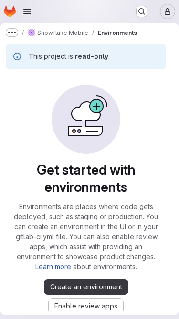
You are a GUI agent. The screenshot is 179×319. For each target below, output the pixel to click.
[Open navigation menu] (27, 11)
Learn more (53, 267)
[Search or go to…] (141, 11)
